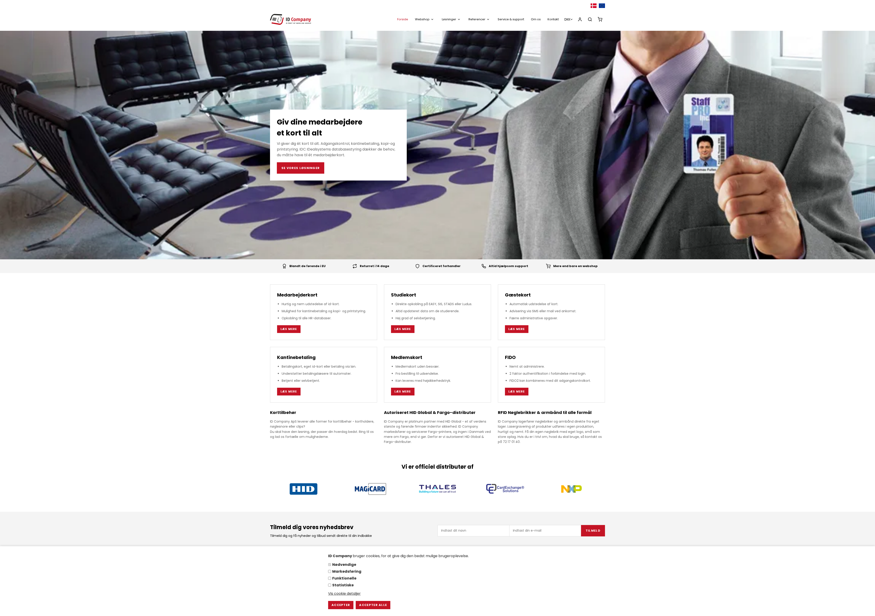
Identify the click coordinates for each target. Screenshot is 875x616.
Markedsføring (346, 571)
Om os (536, 19)
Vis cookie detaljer (344, 593)
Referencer (476, 19)
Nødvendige (344, 564)
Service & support (511, 19)
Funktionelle (344, 578)
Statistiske (343, 585)
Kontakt (553, 19)
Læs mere (289, 329)
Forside (402, 19)
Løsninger (449, 19)
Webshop (422, 19)
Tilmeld (593, 530)
